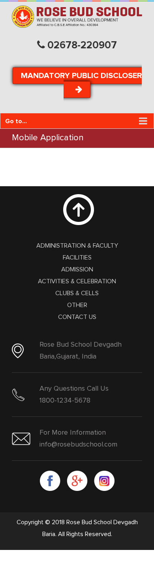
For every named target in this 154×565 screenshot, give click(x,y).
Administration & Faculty (77, 245)
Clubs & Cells (77, 293)
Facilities (77, 257)
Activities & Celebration (77, 281)
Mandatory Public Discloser (81, 76)
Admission (77, 269)
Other (77, 305)
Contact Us (77, 317)
